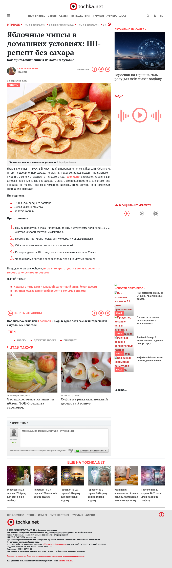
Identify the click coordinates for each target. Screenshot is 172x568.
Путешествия (80, 15)
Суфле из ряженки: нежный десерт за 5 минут (84, 401)
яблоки (21, 340)
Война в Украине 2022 (61, 24)
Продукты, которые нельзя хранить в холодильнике (148, 320)
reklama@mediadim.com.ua (55, 544)
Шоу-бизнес (36, 15)
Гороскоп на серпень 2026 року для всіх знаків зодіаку (138, 76)
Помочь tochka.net (34, 24)
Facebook (44, 321)
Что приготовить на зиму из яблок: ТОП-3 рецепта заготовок (30, 403)
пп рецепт (70, 340)
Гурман (98, 15)
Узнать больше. (66, 561)
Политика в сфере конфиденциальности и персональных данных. (55, 556)
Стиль (52, 15)
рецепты (13, 85)
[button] (155, 16)
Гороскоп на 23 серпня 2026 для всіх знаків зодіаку (45, 493)
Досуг (123, 15)
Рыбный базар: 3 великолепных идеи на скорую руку (150, 340)
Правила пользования (16, 556)
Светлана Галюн (27, 68)
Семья (63, 15)
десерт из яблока (45, 340)
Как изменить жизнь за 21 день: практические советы (150, 295)
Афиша (111, 15)
